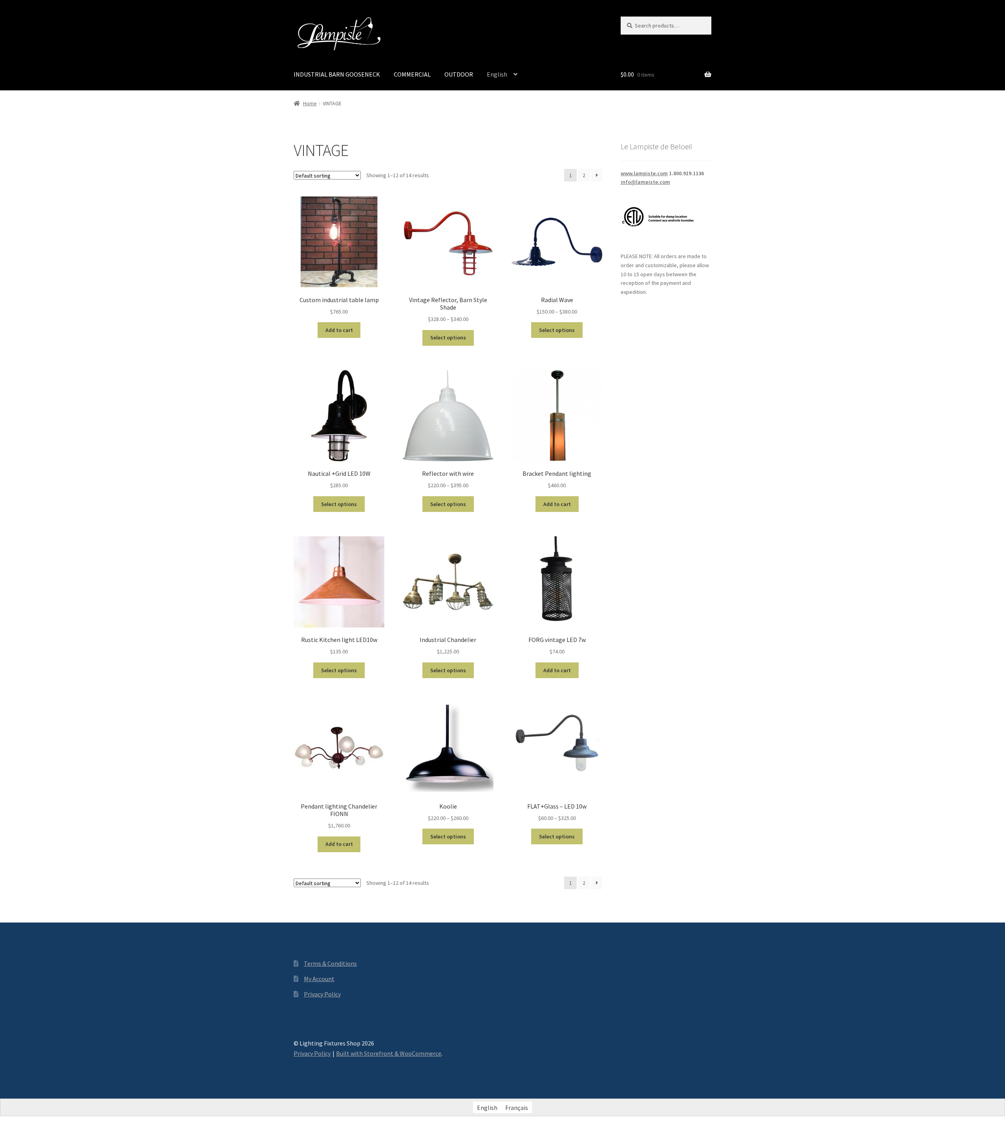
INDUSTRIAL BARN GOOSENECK (337, 74)
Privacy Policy (322, 994)
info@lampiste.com (645, 181)
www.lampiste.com (644, 173)
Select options (448, 337)
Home (310, 103)
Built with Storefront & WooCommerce (388, 1053)
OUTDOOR (458, 74)
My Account (319, 979)
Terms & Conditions (330, 963)
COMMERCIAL (412, 74)
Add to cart (339, 330)
